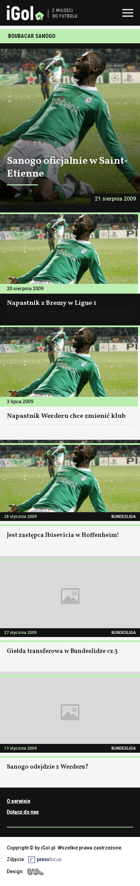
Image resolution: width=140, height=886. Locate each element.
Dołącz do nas (23, 812)
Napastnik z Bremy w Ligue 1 (51, 303)
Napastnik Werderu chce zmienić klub (66, 416)
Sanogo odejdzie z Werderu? (47, 767)
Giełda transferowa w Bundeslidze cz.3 (62, 651)
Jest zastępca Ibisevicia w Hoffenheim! (63, 535)
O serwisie (18, 801)
